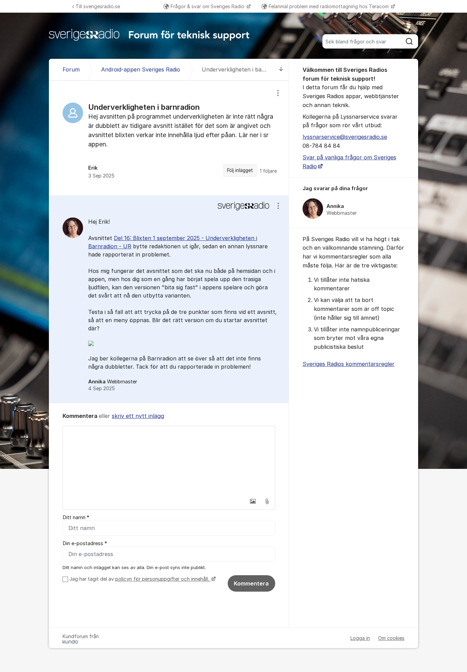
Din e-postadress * (85, 543)
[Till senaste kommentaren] (281, 70)
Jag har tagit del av (139, 579)
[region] (169, 138)
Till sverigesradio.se (98, 6)
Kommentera (251, 583)
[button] (252, 501)
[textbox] (169, 460)
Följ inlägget (240, 170)
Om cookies (391, 638)
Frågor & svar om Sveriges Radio (208, 6)
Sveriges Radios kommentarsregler (349, 363)
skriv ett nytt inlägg (138, 415)
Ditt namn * (76, 517)
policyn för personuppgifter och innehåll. (163, 579)
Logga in (360, 638)
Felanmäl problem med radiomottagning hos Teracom (329, 6)
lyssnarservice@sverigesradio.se (345, 136)
